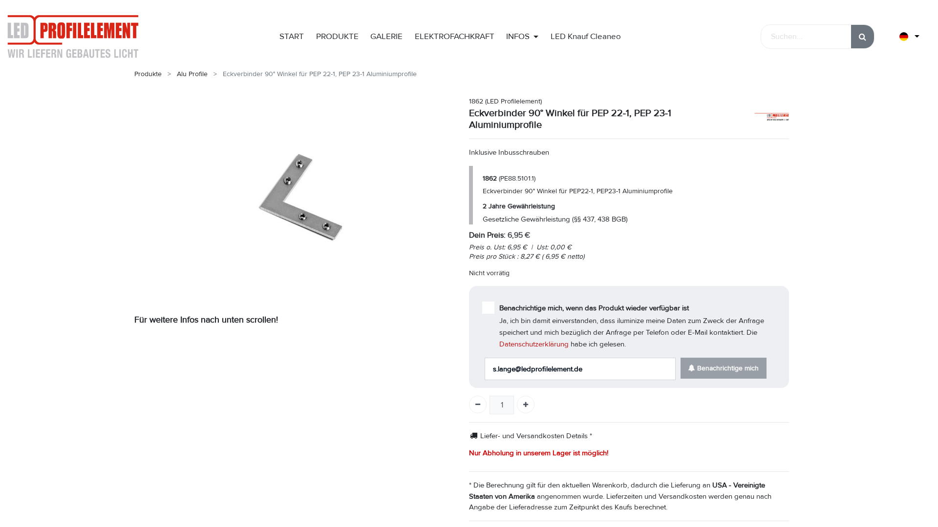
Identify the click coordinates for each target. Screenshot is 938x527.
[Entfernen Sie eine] (478, 404)
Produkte (148, 74)
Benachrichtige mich (727, 368)
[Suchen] (862, 36)
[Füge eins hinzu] (525, 404)
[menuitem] (292, 36)
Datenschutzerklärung (534, 344)
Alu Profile (192, 74)
